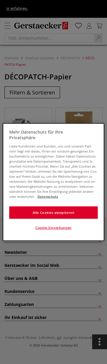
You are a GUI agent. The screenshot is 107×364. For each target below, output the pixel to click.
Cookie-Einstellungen (53, 227)
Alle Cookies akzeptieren (54, 212)
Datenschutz (47, 196)
